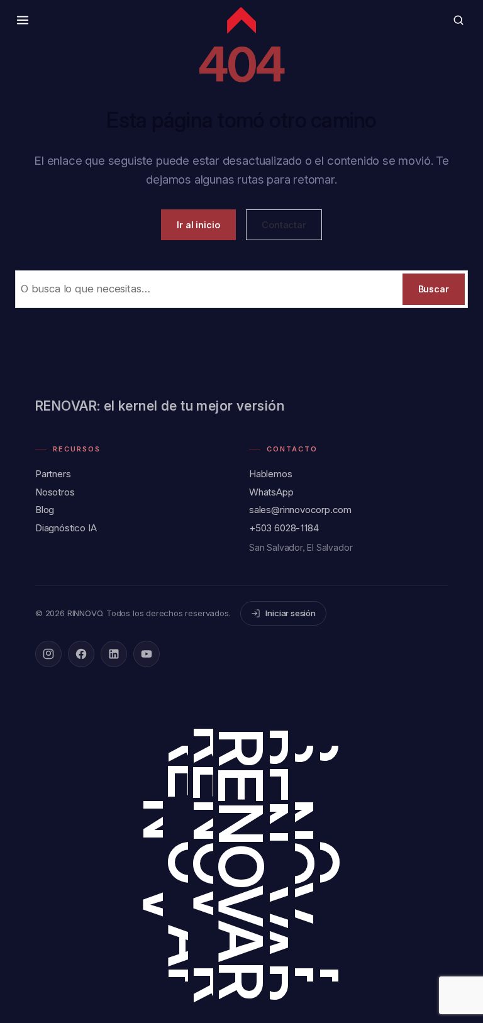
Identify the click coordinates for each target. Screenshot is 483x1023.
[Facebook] (81, 654)
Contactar (284, 224)
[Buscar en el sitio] (458, 20)
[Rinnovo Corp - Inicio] (241, 20)
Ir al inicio (198, 224)
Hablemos (270, 474)
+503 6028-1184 (283, 528)
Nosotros (55, 492)
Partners (53, 474)
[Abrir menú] (22, 20)
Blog (44, 510)
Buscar (433, 289)
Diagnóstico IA (65, 528)
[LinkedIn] (114, 654)
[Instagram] (48, 654)
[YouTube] (146, 654)
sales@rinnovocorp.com (300, 510)
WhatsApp (271, 492)
